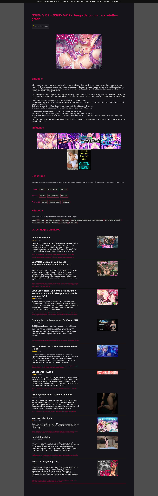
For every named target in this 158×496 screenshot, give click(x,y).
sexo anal (41, 220)
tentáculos (55, 222)
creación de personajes (84, 220)
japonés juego (109, 220)
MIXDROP (64, 189)
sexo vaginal (63, 222)
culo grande (56, 220)
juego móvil (117, 220)
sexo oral (48, 222)
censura (73, 220)
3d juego (34, 220)
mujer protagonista (97, 220)
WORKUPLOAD (52, 189)
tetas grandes (65, 220)
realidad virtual (73, 222)
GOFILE (42, 189)
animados (49, 220)
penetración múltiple (38, 222)
